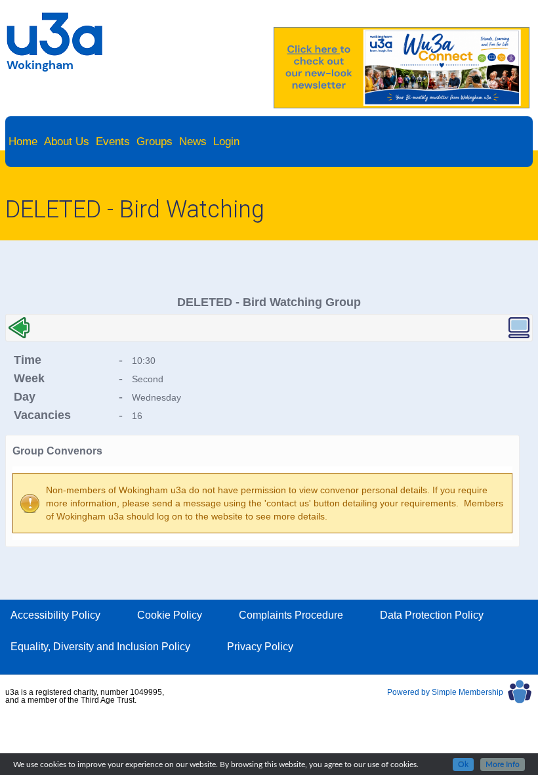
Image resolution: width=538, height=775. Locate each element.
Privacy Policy (260, 646)
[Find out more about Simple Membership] (460, 701)
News (193, 141)
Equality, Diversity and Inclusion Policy (100, 646)
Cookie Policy (169, 615)
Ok (463, 764)
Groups (154, 141)
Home (23, 141)
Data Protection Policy (432, 615)
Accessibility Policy (55, 615)
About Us (66, 141)
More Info (503, 764)
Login (226, 141)
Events (113, 141)
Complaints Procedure (291, 615)
